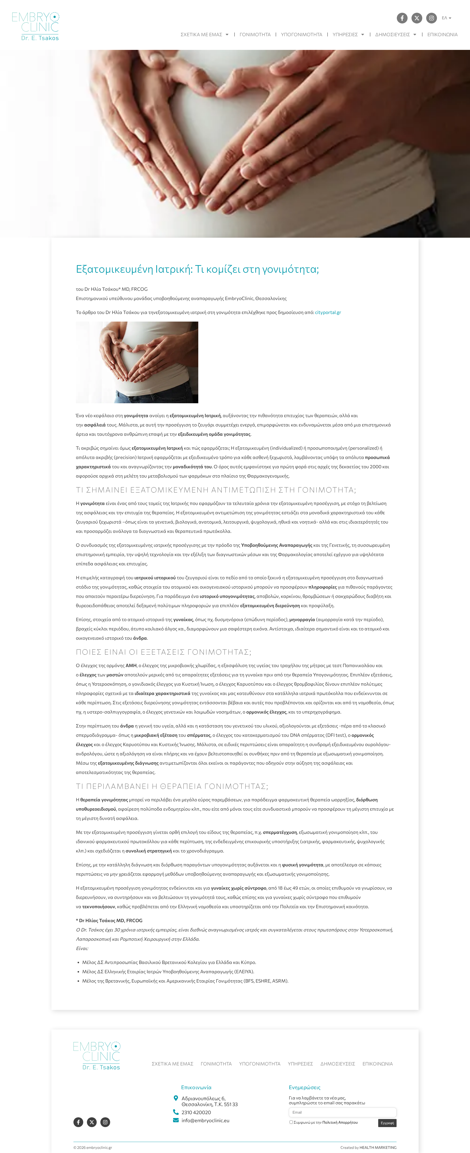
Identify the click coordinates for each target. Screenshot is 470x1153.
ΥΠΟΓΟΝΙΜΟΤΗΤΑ (301, 34)
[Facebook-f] (402, 18)
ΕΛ (444, 17)
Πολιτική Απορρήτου (340, 1122)
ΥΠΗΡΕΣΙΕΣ (345, 34)
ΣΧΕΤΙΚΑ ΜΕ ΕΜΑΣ (201, 34)
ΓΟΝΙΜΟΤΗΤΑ (255, 34)
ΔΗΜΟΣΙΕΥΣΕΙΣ (392, 34)
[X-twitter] (416, 18)
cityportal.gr (328, 312)
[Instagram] (431, 18)
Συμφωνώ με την (326, 1122)
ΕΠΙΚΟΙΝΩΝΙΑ (442, 34)
